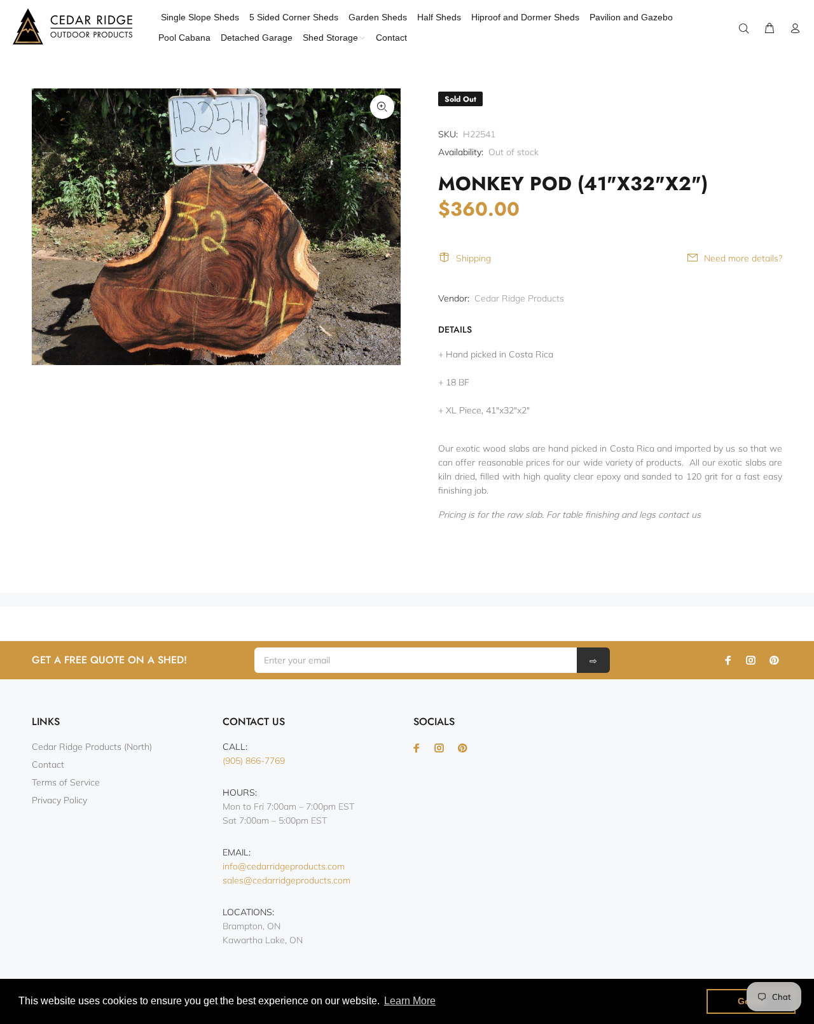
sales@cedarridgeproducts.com (286, 880)
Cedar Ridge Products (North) (92, 746)
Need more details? (743, 258)
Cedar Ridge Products (519, 298)
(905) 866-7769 (254, 760)
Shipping (473, 258)
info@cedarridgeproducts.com (284, 866)
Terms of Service (66, 782)
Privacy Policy (59, 800)
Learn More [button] (410, 1000)
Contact (48, 764)
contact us (679, 514)
